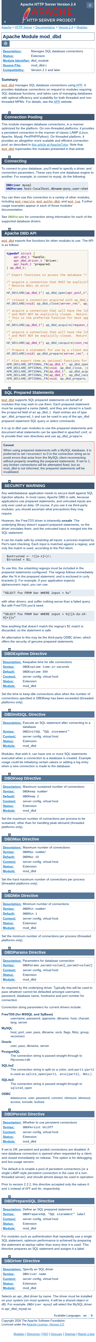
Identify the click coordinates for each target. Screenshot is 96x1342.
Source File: (12, 65)
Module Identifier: (16, 60)
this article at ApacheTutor (50, 144)
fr (92, 1315)
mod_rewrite (25, 201)
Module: (9, 686)
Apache (6, 27)
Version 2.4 (65, 27)
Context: (9, 676)
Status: (8, 56)
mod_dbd (8, 85)
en (85, 1315)
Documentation (45, 27)
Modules (82, 27)
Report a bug (86, 1334)
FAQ (45, 1334)
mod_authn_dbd (48, 201)
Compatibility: (13, 70)
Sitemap (70, 1334)
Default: (9, 671)
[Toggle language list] (6, 44)
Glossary (56, 1334)
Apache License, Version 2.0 (45, 1324)
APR (79, 85)
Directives (33, 1334)
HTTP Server (23, 27)
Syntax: (9, 666)
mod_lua (74, 201)
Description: (12, 51)
